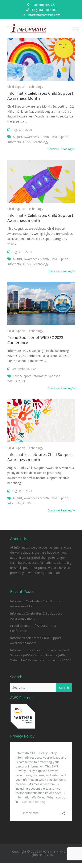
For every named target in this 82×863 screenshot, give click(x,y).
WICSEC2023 (16, 381)
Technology (35, 87)
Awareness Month (36, 137)
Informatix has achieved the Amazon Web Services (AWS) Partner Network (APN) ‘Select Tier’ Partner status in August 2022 (40, 655)
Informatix (14, 142)
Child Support (16, 87)
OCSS (27, 142)
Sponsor (54, 376)
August (17, 137)
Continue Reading (60, 149)
